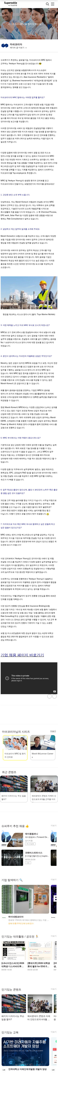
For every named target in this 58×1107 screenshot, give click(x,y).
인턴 (28, 863)
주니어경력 (30, 844)
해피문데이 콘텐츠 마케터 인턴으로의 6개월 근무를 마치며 (44, 799)
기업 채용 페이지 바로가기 (22, 655)
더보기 (54, 825)
